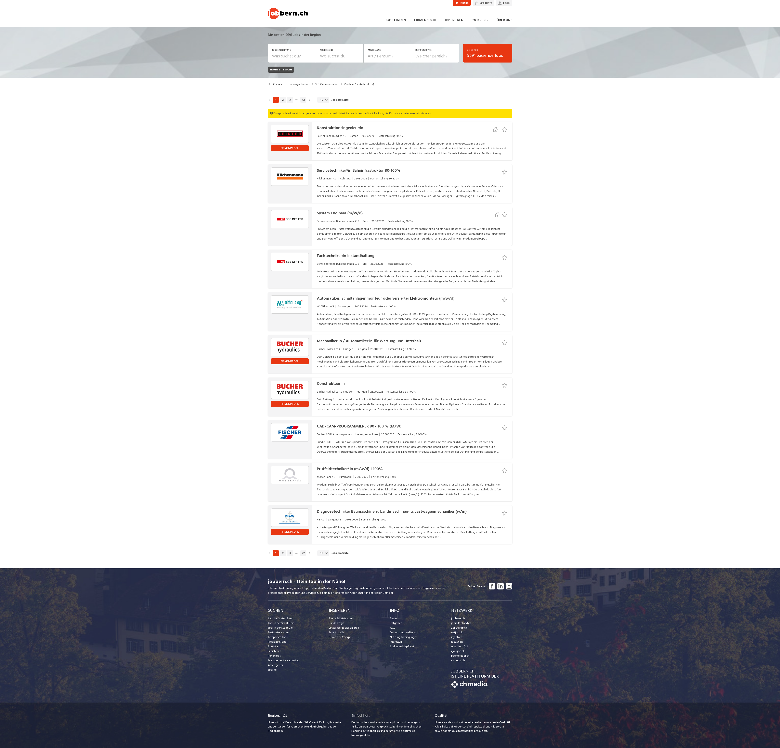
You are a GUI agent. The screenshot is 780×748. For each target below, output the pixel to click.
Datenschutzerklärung (403, 632)
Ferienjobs (274, 655)
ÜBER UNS (504, 20)
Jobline (272, 669)
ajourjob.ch (458, 651)
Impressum (396, 641)
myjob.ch (456, 637)
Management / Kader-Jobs (284, 660)
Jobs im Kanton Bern (280, 618)
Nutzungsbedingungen (403, 637)
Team (393, 618)
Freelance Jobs (277, 641)
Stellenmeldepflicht (402, 646)
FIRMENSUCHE (425, 20)
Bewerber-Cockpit (340, 637)
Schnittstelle (336, 632)
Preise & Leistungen (341, 618)
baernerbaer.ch (460, 655)
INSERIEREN (454, 20)
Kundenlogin (336, 623)
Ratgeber (396, 623)
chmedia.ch (458, 660)
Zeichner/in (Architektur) (359, 84)
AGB (392, 627)
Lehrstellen (274, 651)
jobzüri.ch (457, 641)
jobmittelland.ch (461, 623)
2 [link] (283, 100)
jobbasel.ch (458, 618)
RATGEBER (480, 20)
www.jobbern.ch (300, 84)
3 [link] (290, 100)
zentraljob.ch (459, 627)
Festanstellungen (278, 632)
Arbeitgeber (275, 665)
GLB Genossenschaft (327, 84)
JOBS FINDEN (395, 20)
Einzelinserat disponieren (344, 627)
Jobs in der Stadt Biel (280, 627)
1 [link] (275, 100)
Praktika (273, 646)
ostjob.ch (457, 632)
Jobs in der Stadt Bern (281, 623)
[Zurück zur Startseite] (469, 687)
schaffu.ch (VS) (460, 646)
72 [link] (303, 100)
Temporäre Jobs (277, 637)
